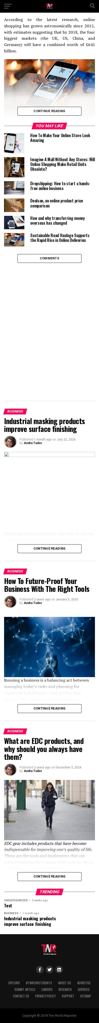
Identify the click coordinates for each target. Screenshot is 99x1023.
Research (65, 989)
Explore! (14, 982)
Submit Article (24, 989)
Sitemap (85, 996)
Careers (47, 989)
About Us (64, 982)
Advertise (84, 982)
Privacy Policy (45, 996)
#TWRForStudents (39, 982)
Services (84, 989)
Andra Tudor (33, 443)
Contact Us (21, 996)
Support (68, 996)
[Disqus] (49, 326)
